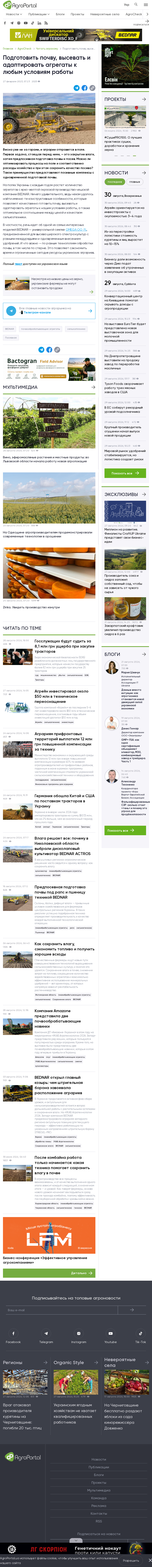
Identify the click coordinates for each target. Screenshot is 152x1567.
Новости (99, 1459)
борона (38, 1137)
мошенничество (48, 675)
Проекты (77, 14)
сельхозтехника (76, 329)
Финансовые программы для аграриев (54, 784)
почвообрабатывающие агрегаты (40, 329)
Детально (78, 1273)
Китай (38, 827)
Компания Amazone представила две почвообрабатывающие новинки (58, 1018)
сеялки (78, 1061)
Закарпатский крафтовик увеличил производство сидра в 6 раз (123, 630)
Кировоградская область (46, 1203)
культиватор (41, 871)
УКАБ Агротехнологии (45, 1061)
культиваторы (41, 1066)
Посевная (11, 337)
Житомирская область (45, 995)
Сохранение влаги (62, 999)
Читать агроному (47, 48)
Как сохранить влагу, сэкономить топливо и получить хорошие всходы (65, 948)
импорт (46, 827)
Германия (57, 827)
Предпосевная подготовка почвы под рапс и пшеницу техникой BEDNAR (60, 892)
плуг (48, 1057)
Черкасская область (44, 1208)
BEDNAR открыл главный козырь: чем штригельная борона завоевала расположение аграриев (59, 1085)
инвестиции (67, 722)
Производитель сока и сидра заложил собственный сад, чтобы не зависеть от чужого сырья (123, 584)
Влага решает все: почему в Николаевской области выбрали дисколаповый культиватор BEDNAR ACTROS (63, 846)
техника (78, 1208)
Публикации (99, 1467)
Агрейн (38, 722)
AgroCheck (25, 48)
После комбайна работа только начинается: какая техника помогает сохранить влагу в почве (62, 1165)
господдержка (42, 780)
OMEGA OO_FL (76, 229)
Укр (126, 5)
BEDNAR (9, 329)
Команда (98, 1498)
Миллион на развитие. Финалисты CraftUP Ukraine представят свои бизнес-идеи (125, 535)
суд (36, 675)
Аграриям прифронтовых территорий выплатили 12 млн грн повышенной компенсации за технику (63, 741)
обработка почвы (43, 1141)
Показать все (122, 473)
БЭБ (86, 675)
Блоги (60, 14)
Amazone (39, 1057)
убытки (61, 675)
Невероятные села (104, 14)
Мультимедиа (98, 1490)
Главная (8, 48)
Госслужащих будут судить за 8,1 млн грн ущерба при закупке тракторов (65, 646)
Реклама (98, 1506)
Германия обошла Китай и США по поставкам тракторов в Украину (65, 800)
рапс (72, 928)
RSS (99, 1521)
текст (18, 264)
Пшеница (40, 932)
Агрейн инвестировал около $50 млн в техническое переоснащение (61, 696)
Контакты (99, 1513)
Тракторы (39, 680)
